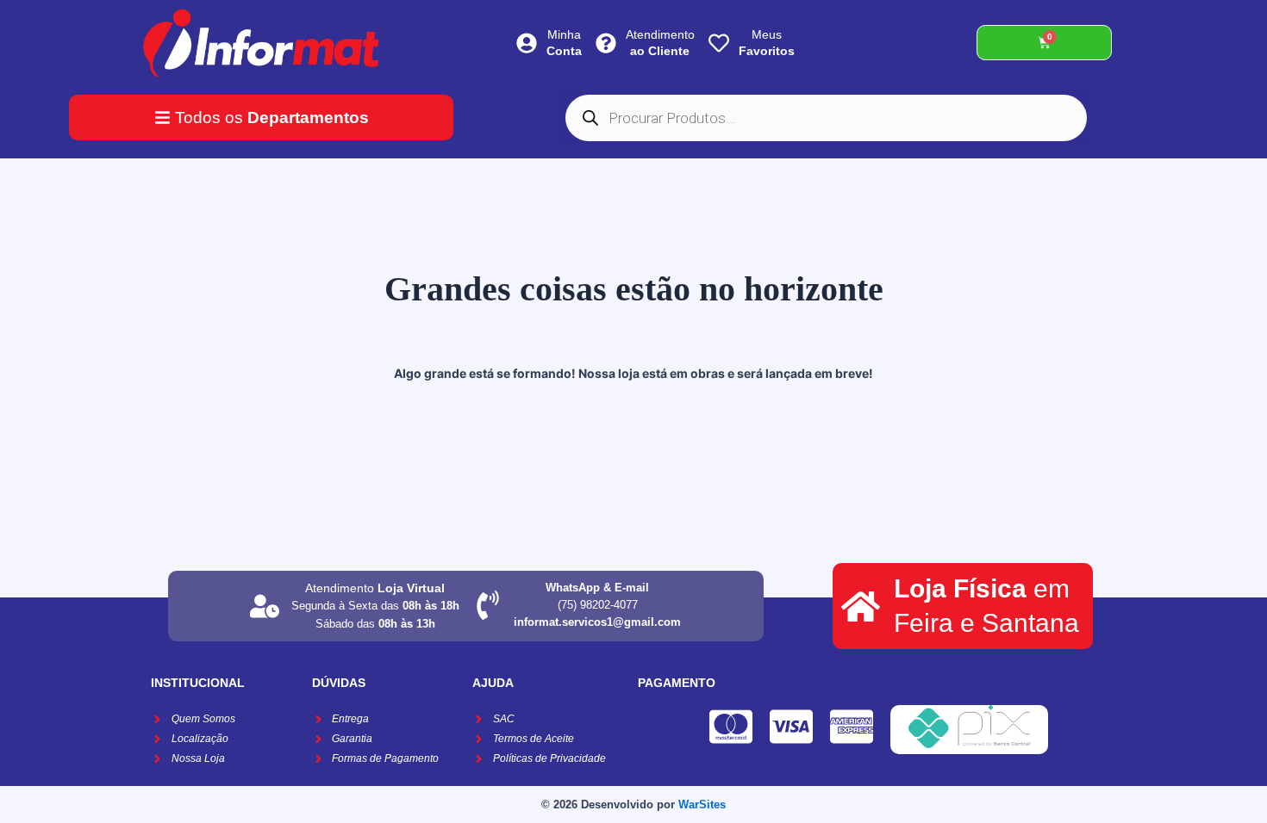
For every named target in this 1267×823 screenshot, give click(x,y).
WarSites (702, 804)
